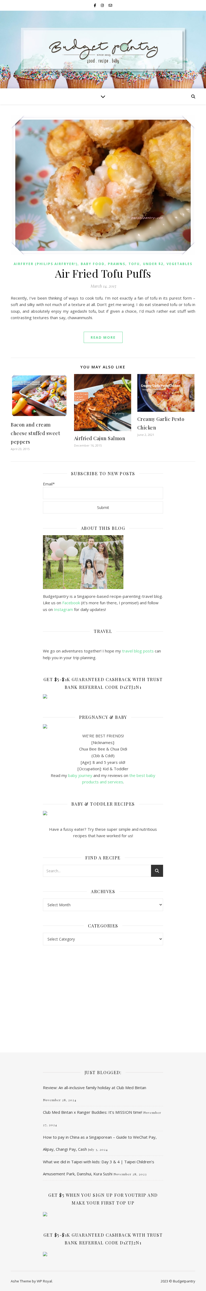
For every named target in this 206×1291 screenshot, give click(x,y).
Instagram (64, 609)
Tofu (134, 264)
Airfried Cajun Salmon (100, 438)
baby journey (80, 775)
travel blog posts (138, 651)
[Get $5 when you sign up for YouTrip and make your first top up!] (103, 1214)
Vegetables (179, 264)
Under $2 (153, 264)
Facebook (71, 602)
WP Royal (44, 1281)
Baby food (93, 264)
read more (103, 337)
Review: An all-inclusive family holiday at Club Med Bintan (94, 1087)
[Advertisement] (103, 993)
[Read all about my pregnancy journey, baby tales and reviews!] (103, 726)
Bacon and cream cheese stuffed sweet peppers (35, 433)
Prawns (116, 264)
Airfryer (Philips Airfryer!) (46, 264)
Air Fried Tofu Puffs (103, 273)
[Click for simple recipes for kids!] (103, 813)
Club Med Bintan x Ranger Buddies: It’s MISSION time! (92, 1112)
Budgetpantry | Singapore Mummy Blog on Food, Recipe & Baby (103, 64)
